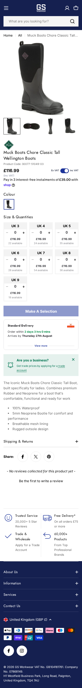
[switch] (64, 170)
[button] (41, 480)
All (20, 35)
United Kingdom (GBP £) (28, 620)
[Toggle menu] (6, 8)
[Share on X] (36, 456)
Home (8, 35)
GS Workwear (24, 667)
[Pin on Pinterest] (49, 456)
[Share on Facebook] (22, 456)
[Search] (72, 21)
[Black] (8, 204)
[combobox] (41, 21)
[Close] (73, 359)
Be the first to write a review (41, 481)
